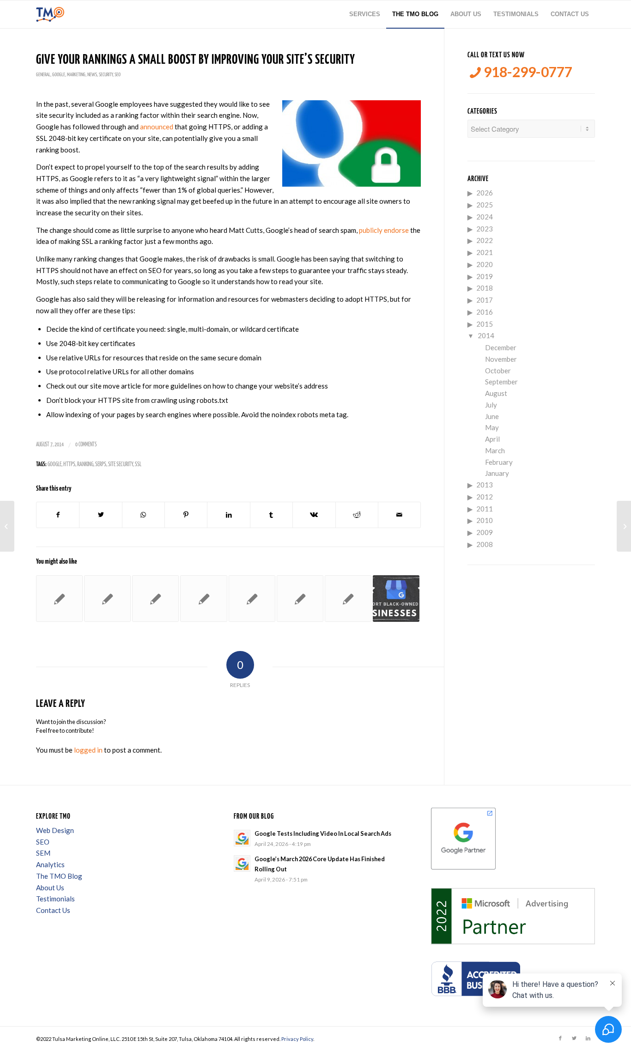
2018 (484, 288)
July (491, 405)
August (496, 393)
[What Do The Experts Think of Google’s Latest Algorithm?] (7, 526)
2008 (484, 544)
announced (156, 126)
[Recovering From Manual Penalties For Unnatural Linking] (300, 598)
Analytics (50, 864)
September (501, 381)
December (500, 347)
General (43, 74)
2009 (484, 532)
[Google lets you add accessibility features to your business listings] (155, 598)
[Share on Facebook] (57, 515)
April (492, 439)
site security (120, 465)
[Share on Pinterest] (186, 515)
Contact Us (53, 910)
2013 (484, 484)
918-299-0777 (526, 71)
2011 (484, 509)
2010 (484, 520)
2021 (484, 252)
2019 (484, 276)
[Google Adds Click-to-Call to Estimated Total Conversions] (252, 598)
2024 (484, 217)
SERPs (100, 465)
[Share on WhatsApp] (143, 515)
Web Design (55, 830)
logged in (88, 750)
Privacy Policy (297, 1039)
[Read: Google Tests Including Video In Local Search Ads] (242, 838)
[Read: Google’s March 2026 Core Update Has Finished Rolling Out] (242, 863)
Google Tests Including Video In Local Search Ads (323, 833)
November (501, 359)
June (492, 416)
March (495, 450)
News (92, 74)
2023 (484, 229)
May (492, 427)
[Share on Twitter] (100, 515)
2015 (484, 324)
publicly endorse (384, 230)
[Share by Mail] (399, 515)
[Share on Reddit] (357, 515)
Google (58, 74)
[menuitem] (364, 14)
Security (106, 74)
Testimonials (55, 898)
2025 (484, 205)
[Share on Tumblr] (271, 515)
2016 (484, 312)
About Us (50, 887)
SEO (118, 74)
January (497, 473)
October (498, 370)
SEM (43, 853)
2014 (486, 335)
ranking (85, 465)
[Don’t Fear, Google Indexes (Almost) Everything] (59, 598)
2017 (484, 300)
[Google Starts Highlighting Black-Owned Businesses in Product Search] (396, 598)
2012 (484, 497)
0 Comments (86, 444)
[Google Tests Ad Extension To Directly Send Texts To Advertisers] (203, 598)
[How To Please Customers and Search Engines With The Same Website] (348, 598)
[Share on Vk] (314, 515)
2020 (484, 264)
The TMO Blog (59, 876)
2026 (484, 193)
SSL (138, 465)
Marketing (76, 74)
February (499, 462)
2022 (484, 240)
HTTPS (69, 465)
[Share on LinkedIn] (228, 515)
